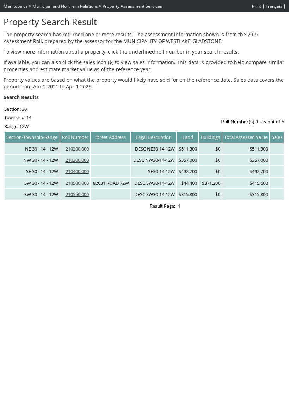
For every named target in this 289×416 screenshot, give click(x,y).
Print (256, 6)
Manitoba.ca (16, 6)
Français (274, 6)
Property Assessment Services (132, 6)
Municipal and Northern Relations (65, 6)
